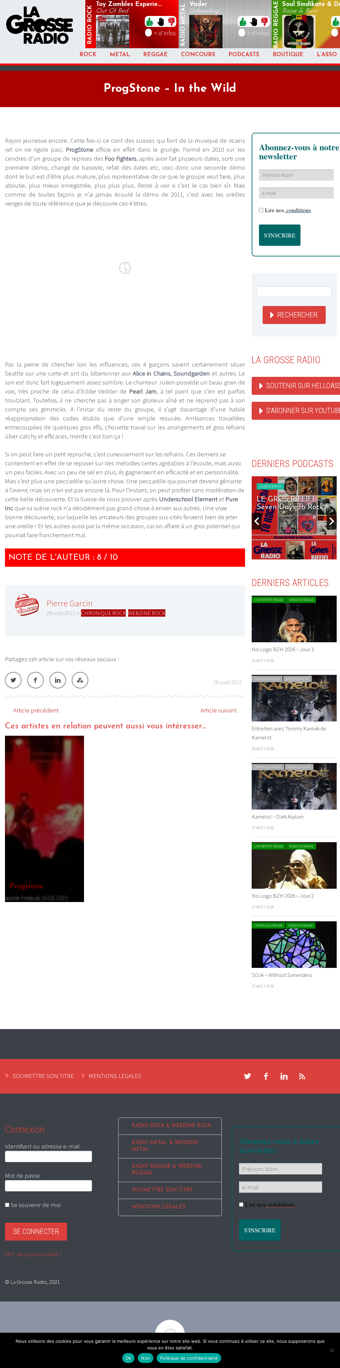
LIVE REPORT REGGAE (268, 600)
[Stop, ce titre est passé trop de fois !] (160, 21)
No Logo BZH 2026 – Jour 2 (283, 895)
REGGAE (155, 55)
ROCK (87, 55)
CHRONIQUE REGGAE (268, 925)
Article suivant (219, 710)
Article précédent (36, 710)
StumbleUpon (80, 680)
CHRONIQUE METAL (268, 767)
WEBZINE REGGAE (301, 600)
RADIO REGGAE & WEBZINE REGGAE (167, 1170)
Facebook (35, 680)
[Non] (331, 1350)
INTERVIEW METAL (267, 679)
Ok (128, 1358)
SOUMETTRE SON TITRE (43, 1076)
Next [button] (332, 521)
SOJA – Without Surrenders (282, 975)
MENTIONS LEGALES (115, 1076)
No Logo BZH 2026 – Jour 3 (283, 649)
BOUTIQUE (288, 55)
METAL (120, 55)
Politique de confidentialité (189, 1358)
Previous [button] (257, 521)
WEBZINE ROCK (146, 613)
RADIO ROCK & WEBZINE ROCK (171, 1126)
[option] (125, 819)
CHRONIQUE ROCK (103, 613)
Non (145, 1358)
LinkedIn (57, 680)
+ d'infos (165, 33)
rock (90, 25)
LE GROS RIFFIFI (270, 486)
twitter (248, 1076)
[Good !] (149, 21)
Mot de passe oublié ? (33, 1254)
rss (302, 1076)
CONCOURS (198, 55)
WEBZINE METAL (297, 679)
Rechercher (297, 315)
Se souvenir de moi (34, 1205)
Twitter (13, 680)
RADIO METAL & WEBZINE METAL (165, 1146)
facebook (266, 1076)
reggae (277, 25)
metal (183, 25)
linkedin (284, 1076)
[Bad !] (171, 21)
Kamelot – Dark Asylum (277, 816)
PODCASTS (243, 55)
